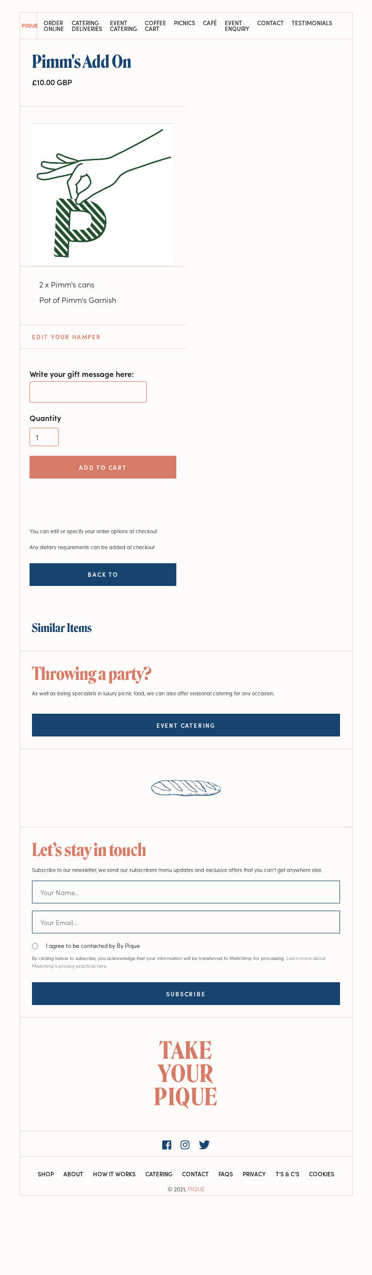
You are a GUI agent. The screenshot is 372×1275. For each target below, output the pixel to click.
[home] (28, 26)
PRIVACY (254, 1174)
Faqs (225, 1174)
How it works (114, 1174)
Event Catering (123, 25)
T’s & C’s (287, 1174)
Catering (158, 1174)
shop (46, 1174)
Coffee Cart (155, 25)
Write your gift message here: (82, 373)
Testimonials (312, 23)
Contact (270, 23)
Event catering (186, 725)
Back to (103, 574)
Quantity (45, 417)
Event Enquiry (237, 25)
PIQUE (196, 1189)
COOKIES (321, 1174)
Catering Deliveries (87, 25)
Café (210, 23)
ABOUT (73, 1174)
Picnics (184, 23)
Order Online (54, 25)
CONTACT (195, 1174)
